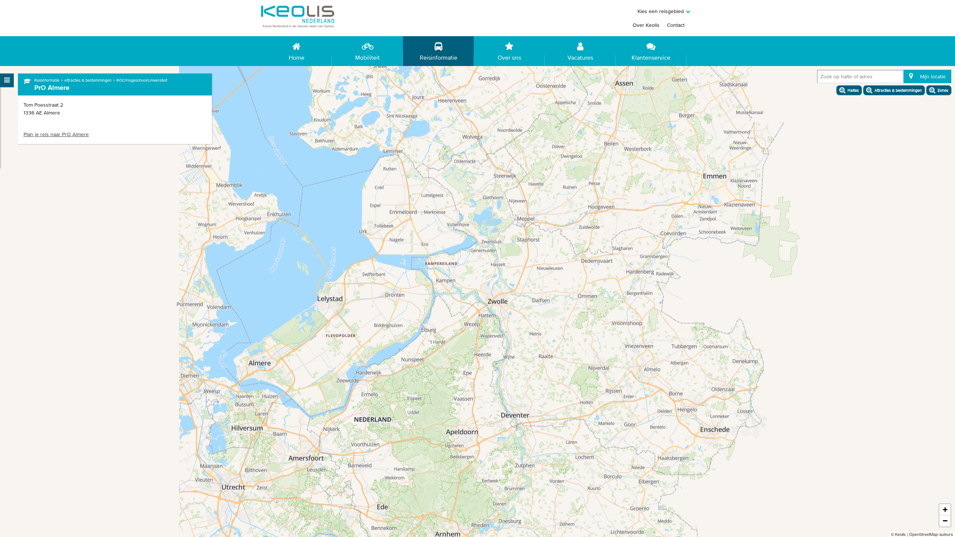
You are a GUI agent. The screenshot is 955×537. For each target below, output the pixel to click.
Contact (676, 25)
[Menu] (7, 80)
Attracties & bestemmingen (88, 80)
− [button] (945, 520)
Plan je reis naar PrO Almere (56, 134)
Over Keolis (646, 25)
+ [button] (945, 509)
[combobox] (822, 78)
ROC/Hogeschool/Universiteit (141, 80)
